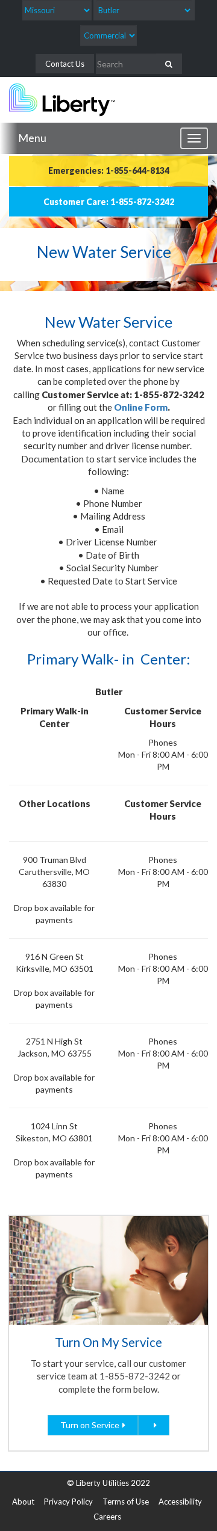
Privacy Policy (68, 1501)
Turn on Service (89, 1425)
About (23, 1501)
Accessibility (180, 1501)
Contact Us (64, 64)
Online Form (141, 407)
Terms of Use (125, 1501)
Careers (107, 1516)
